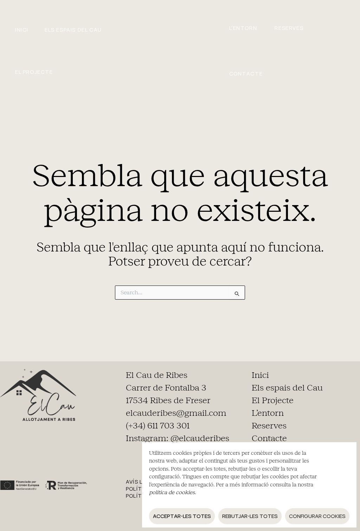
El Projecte (34, 72)
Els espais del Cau (73, 29)
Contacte (246, 73)
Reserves (289, 28)
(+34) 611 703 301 (157, 425)
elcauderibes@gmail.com (176, 413)
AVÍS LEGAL (141, 481)
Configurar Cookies (317, 516)
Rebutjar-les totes (250, 516)
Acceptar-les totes (182, 516)
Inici (21, 29)
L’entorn (243, 28)
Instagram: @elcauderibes (177, 438)
